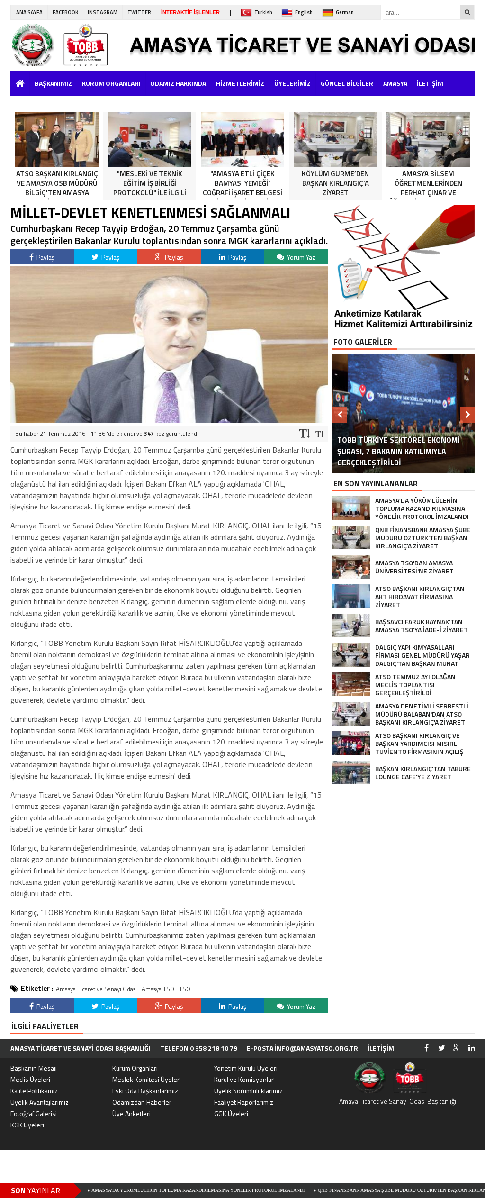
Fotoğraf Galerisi (33, 1113)
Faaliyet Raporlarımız (243, 1102)
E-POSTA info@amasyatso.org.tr (302, 1048)
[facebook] (426, 1048)
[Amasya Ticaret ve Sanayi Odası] (69, 45)
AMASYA (395, 83)
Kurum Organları (135, 1068)
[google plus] (456, 1048)
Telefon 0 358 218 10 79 (198, 1048)
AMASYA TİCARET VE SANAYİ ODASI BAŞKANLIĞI (80, 1048)
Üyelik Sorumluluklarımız (248, 1091)
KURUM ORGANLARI (111, 83)
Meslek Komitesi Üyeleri (146, 1079)
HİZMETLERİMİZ (240, 83)
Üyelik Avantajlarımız (39, 1102)
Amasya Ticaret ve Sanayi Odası (96, 989)
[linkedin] (471, 1048)
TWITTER (139, 12)
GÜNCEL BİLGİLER (347, 83)
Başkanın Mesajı (33, 1068)
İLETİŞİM (430, 83)
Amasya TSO (158, 989)
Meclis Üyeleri (30, 1079)
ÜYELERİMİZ (292, 83)
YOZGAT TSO (32, 101)
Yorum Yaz (300, 257)
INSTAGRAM (102, 12)
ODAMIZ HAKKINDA (178, 83)
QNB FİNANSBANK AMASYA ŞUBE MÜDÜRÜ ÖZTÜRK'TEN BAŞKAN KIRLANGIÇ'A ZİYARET (377, 1190)
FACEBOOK (65, 12)
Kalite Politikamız (34, 1091)
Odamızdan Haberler (141, 1102)
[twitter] (441, 1048)
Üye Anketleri (131, 1113)
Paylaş (45, 257)
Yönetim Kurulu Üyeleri (246, 1068)
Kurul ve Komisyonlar (244, 1079)
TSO (184, 989)
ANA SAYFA (29, 12)
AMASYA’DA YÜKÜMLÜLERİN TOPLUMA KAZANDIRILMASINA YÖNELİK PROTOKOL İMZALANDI (156, 1190)
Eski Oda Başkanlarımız (145, 1091)
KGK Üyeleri (27, 1125)
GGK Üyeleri (231, 1113)
